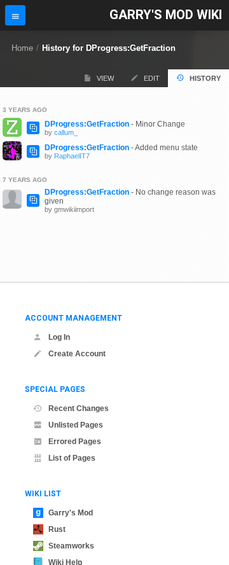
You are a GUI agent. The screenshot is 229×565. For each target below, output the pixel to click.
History (205, 78)
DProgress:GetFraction (87, 124)
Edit (152, 78)
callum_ (66, 132)
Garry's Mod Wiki (165, 15)
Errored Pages (74, 441)
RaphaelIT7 (72, 156)
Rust (57, 529)
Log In (59, 337)
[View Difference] (33, 128)
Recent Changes (78, 408)
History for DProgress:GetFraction (109, 48)
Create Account (77, 353)
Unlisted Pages (75, 425)
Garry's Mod (70, 512)
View (105, 78)
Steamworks (71, 545)
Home (22, 48)
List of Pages (71, 458)
